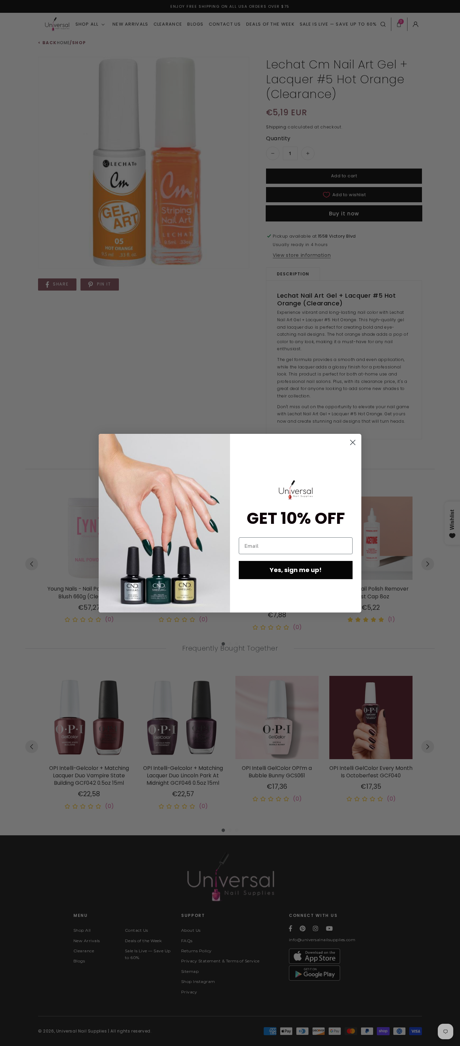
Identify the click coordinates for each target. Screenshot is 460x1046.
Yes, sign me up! (296, 570)
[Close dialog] (353, 442)
